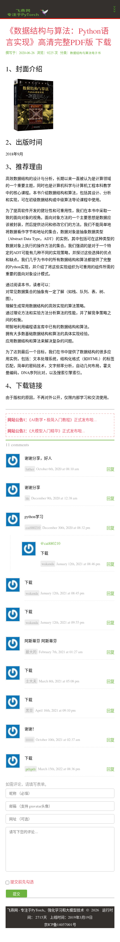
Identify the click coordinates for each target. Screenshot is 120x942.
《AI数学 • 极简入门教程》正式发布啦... (63, 419)
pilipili (31, 768)
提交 (16, 893)
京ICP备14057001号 (60, 924)
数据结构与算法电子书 (85, 53)
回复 (110, 469)
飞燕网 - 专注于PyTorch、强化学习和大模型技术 (45, 909)
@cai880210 (50, 543)
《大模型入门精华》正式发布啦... (57, 430)
